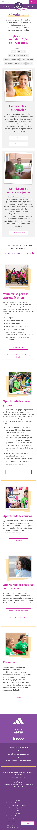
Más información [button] (19, 138)
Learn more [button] (15, 827)
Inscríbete (30, 6)
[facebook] (20, 796)
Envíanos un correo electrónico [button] (18, 472)
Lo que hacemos (5, 6)
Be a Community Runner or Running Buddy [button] (18, 356)
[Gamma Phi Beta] (18, 731)
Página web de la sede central (18, 761)
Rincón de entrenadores (18, 754)
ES (8, 2)
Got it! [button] (28, 823)
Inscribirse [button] (18, 144)
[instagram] (16, 796)
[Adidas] (18, 721)
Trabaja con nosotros (18, 747)
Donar (33, 2)
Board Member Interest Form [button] (18, 610)
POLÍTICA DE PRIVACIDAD (18, 805)
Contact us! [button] (18, 540)
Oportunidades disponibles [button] (18, 618)
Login (18, 810)
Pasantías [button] (18, 698)
